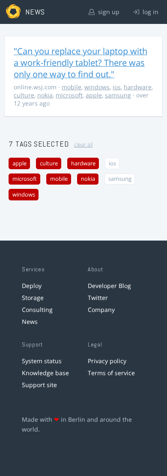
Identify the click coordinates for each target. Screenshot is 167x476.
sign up (107, 12)
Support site (39, 385)
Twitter (98, 298)
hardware (138, 87)
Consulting (37, 310)
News (30, 321)
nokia (45, 95)
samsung (118, 95)
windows (97, 87)
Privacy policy (107, 361)
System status (42, 361)
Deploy (32, 286)
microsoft (69, 95)
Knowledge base (45, 373)
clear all (83, 144)
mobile (71, 87)
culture (24, 95)
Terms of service (111, 373)
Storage (33, 298)
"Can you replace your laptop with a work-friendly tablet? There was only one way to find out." (80, 62)
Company (101, 310)
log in (149, 12)
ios (117, 87)
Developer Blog (109, 286)
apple (94, 95)
